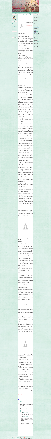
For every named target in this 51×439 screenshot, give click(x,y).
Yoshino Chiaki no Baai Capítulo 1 (36, 22)
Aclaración (13, 22)
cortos (12, 23)
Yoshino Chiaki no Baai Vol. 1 (14, 29)
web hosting (31, 438)
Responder (21, 401)
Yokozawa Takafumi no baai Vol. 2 (14, 26)
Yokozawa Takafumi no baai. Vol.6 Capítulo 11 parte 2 (36, 41)
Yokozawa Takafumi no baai (14, 25)
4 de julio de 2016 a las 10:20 (25, 412)
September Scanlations (29, 25)
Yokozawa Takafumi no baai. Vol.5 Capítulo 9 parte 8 (36, 35)
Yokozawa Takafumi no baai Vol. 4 (14, 27)
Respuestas (21, 411)
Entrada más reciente (20, 434)
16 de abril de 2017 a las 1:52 (25, 416)
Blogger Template (29, 438)
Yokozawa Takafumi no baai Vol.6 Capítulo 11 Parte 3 (37, 31)
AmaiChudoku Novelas (20, 438)
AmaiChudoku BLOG (18, 12)
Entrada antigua (31, 434)
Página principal (14, 12)
